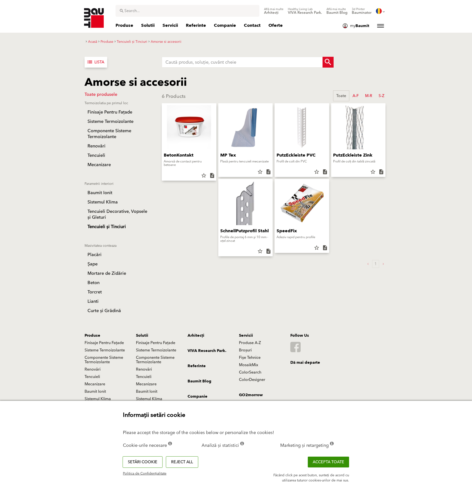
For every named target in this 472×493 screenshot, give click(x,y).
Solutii (142, 335)
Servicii (246, 335)
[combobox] (187, 11)
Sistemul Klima (98, 398)
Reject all (182, 462)
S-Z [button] (381, 95)
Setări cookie (142, 462)
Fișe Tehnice (250, 357)
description (212, 175)
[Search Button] (328, 62)
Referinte (197, 365)
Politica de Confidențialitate (144, 474)
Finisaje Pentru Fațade (104, 342)
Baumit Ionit (95, 391)
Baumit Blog (199, 381)
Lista (95, 62)
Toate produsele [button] (101, 94)
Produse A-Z (250, 342)
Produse (92, 335)
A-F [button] (356, 95)
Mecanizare (95, 384)
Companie (197, 396)
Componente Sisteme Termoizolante (104, 359)
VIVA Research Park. (207, 350)
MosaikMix (248, 365)
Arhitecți (196, 335)
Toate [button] (341, 95)
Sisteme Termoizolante (105, 350)
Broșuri (245, 350)
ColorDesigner (252, 379)
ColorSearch (250, 372)
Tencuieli (92, 376)
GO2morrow (251, 395)
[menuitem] (274, 11)
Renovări (93, 369)
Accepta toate (328, 462)
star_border (204, 175)
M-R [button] (368, 95)
